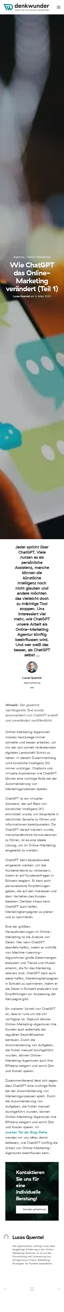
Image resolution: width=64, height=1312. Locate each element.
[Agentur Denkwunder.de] (26, 7)
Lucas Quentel (21, 296)
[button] (32, 1209)
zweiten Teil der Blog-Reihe (26, 1132)
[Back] (32, 1289)
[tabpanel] (32, 615)
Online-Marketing (38, 257)
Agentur (19, 257)
